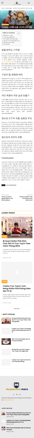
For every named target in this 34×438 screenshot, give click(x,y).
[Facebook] (14, 394)
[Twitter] (20, 394)
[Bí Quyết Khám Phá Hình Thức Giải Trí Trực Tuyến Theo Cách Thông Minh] (17, 227)
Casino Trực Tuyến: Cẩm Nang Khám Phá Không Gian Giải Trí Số (17, 288)
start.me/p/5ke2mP (11, 185)
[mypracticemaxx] (17, 3)
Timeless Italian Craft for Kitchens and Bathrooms (25, 198)
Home (3, 8)
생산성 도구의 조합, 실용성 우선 (12, 40)
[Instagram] (17, 394)
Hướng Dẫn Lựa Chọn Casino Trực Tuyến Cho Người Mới (21, 350)
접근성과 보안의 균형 (9, 42)
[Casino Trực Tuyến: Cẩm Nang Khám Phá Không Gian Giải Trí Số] (17, 272)
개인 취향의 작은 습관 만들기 (11, 39)
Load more (16, 308)
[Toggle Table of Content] (18, 33)
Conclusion (7, 44)
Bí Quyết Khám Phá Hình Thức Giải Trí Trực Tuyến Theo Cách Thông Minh (16, 243)
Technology (9, 8)
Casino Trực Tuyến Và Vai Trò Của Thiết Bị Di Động (21, 360)
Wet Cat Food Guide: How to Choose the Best (21, 340)
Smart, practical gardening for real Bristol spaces (7, 198)
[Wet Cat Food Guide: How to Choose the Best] (6, 341)
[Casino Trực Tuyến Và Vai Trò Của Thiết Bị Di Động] (6, 362)
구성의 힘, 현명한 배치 (9, 37)
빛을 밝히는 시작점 (8, 35)
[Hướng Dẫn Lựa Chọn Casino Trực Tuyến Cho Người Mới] (6, 352)
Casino (4, 236)
